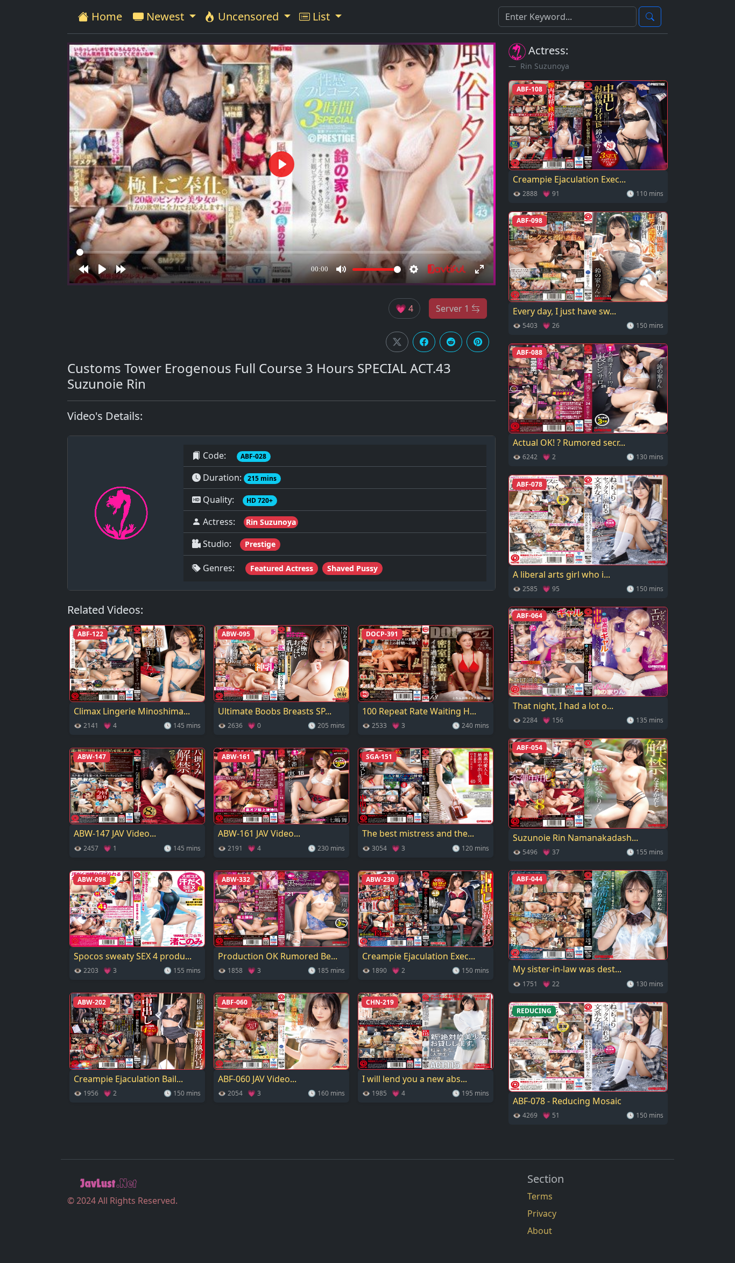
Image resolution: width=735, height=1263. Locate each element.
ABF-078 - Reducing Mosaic (567, 1101)
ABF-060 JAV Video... (257, 1079)
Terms (540, 1196)
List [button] (321, 16)
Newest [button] (165, 16)
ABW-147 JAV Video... (115, 833)
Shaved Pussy (352, 568)
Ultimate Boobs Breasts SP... (274, 711)
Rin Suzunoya (271, 522)
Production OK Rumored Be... (277, 956)
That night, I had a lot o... (563, 706)
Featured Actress (281, 568)
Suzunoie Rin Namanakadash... (575, 838)
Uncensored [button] (248, 16)
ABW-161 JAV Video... (259, 833)
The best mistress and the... (418, 833)
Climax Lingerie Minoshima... (132, 711)
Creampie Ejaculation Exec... (418, 956)
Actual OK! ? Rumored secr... (569, 442)
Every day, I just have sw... (564, 311)
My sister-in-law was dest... (567, 969)
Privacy (541, 1213)
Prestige (260, 544)
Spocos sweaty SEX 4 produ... (133, 956)
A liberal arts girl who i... (561, 574)
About (539, 1231)
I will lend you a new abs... (414, 1079)
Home (105, 16)
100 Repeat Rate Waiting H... (419, 711)
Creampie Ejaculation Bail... (128, 1079)
